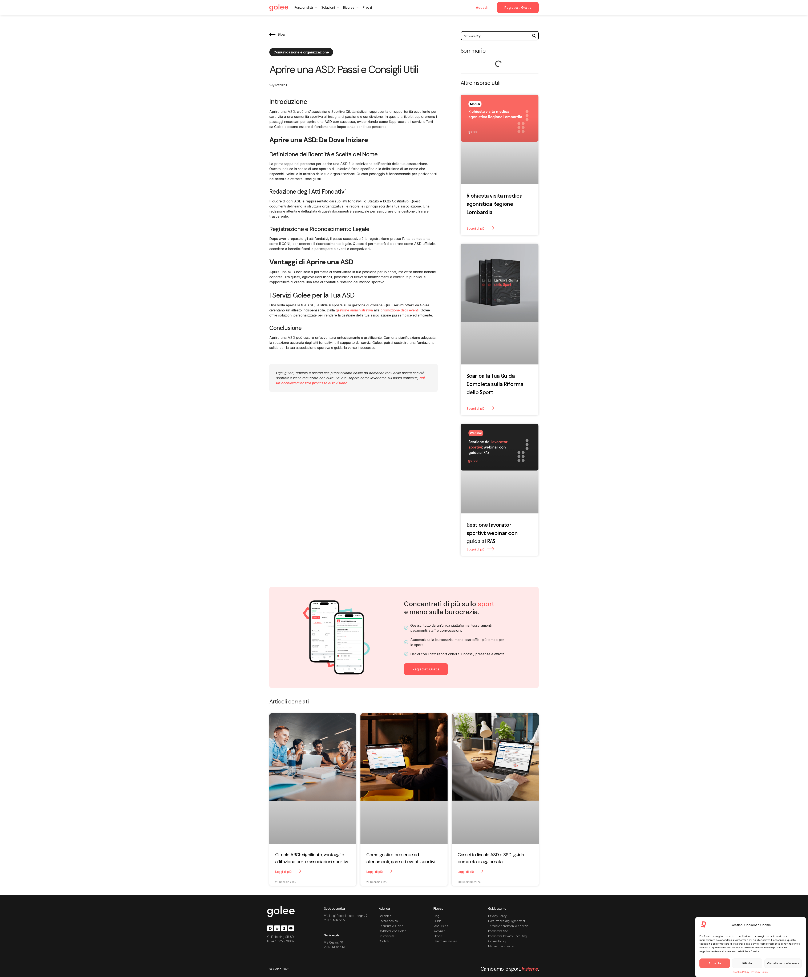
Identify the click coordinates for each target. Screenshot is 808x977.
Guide (437, 921)
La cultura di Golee (391, 926)
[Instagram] (277, 928)
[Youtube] (291, 928)
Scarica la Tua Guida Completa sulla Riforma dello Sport (494, 384)
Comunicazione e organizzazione (301, 52)
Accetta (714, 963)
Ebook (437, 936)
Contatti (384, 941)
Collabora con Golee (392, 931)
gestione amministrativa (354, 310)
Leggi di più (283, 871)
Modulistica (440, 926)
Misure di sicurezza (500, 946)
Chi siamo (385, 916)
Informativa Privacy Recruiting (507, 936)
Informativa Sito (498, 931)
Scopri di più (475, 228)
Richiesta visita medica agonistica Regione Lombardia (494, 203)
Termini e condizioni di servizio (508, 926)
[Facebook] (270, 928)
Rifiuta (747, 963)
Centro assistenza (445, 941)
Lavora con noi (388, 921)
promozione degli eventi (399, 310)
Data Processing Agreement (506, 921)
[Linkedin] (284, 928)
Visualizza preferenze (783, 963)
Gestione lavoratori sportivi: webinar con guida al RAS (492, 533)
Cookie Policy (741, 972)
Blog (436, 916)
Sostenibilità (386, 936)
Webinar (438, 931)
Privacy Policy (759, 972)
